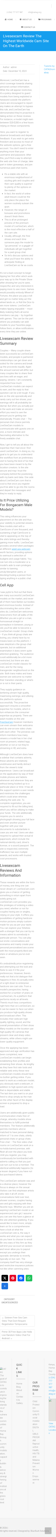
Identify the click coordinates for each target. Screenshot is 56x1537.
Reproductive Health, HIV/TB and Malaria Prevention (36, 1455)
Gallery (19, 1403)
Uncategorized (9, 1302)
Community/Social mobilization (36, 1417)
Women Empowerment (36, 1476)
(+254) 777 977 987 (15, 12)
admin (13, 67)
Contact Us (19, 1398)
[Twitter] (46, 13)
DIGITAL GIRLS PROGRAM (36, 1434)
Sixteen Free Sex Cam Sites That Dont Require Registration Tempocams (14, 1320)
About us (19, 1392)
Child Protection (36, 1404)
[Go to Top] (48, 1530)
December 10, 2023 (17, 71)
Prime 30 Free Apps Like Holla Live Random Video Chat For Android (17, 1335)
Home (19, 1383)
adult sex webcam (21, 549)
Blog (18, 1387)
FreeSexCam (6, 722)
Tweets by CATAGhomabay (49, 69)
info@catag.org (34, 12)
